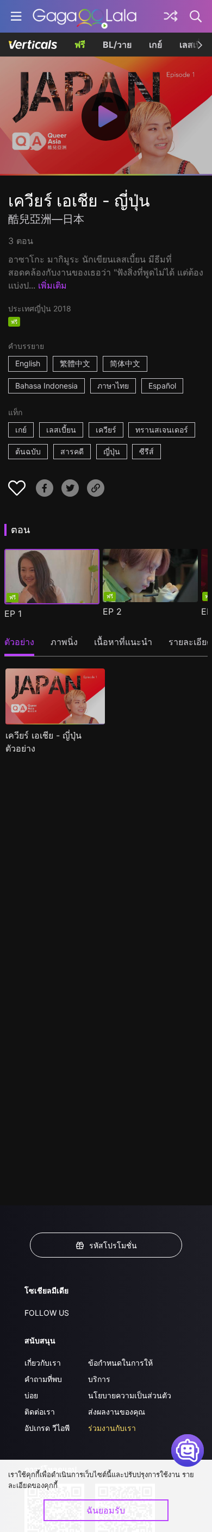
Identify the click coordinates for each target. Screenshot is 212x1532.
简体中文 (125, 363)
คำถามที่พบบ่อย (43, 1387)
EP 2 (112, 611)
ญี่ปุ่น (111, 451)
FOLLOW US (46, 1312)
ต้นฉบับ (28, 451)
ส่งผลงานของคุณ (116, 1411)
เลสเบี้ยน (61, 429)
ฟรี (79, 44)
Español (162, 385)
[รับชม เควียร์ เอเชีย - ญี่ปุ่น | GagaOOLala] (84, 16)
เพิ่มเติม (52, 285)
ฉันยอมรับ (105, 1510)
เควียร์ (106, 429)
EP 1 (13, 613)
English (27, 363)
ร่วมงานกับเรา (112, 1428)
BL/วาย (117, 44)
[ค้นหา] (196, 16)
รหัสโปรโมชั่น (113, 1245)
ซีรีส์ (146, 451)
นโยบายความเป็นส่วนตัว (129, 1395)
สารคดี (72, 451)
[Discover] (170, 16)
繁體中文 (75, 363)
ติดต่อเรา (39, 1411)
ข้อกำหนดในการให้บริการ (120, 1371)
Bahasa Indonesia (46, 385)
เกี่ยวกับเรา (42, 1362)
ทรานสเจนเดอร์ (161, 429)
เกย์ (155, 44)
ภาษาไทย (113, 385)
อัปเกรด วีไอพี (47, 1428)
